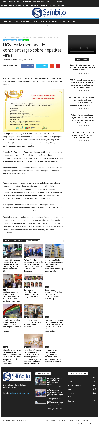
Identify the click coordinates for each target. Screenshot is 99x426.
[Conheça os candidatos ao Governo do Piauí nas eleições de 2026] (33, 281)
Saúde (11, 5)
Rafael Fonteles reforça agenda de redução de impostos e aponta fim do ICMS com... (82, 119)
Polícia (52, 5)
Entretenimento (32, 5)
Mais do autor (33, 241)
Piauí (20, 40)
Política (4, 5)
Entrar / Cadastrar (54, 2)
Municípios (20, 5)
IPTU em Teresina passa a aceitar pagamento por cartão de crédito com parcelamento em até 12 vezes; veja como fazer (54, 356)
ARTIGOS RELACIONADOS (14, 241)
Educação (28, 347)
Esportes (60, 5)
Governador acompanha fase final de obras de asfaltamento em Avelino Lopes (53, 294)
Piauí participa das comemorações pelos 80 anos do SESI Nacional (32, 323)
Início (4, 37)
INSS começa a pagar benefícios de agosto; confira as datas (55, 404)
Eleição (27, 287)
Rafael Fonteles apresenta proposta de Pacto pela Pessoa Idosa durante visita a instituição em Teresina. (33, 265)
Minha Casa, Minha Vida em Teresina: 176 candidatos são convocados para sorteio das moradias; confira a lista (54, 265)
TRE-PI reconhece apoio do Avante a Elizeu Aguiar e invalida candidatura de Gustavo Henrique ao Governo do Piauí (12, 295)
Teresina (71, 401)
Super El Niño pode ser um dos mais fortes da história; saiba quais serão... (82, 67)
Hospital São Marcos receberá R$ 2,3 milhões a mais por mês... (54, 381)
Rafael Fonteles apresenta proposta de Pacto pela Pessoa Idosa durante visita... (55, 393)
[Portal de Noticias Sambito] (49, 12)
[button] (94, 21)
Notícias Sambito (14, 37)
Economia (44, 5)
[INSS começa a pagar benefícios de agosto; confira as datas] (40, 405)
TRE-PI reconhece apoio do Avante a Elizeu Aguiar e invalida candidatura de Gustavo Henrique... (82, 84)
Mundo (70, 389)
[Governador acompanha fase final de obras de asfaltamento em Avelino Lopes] (54, 281)
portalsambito (11, 60)
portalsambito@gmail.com (19, 393)
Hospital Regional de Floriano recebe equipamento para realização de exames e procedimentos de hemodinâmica (12, 325)
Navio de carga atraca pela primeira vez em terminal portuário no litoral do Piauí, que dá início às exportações (54, 325)
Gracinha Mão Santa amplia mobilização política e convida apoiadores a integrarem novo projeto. (82, 101)
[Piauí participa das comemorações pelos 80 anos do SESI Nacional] (33, 311)
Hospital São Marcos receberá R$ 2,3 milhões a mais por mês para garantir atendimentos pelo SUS (11, 265)
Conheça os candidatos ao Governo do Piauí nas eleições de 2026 (32, 293)
